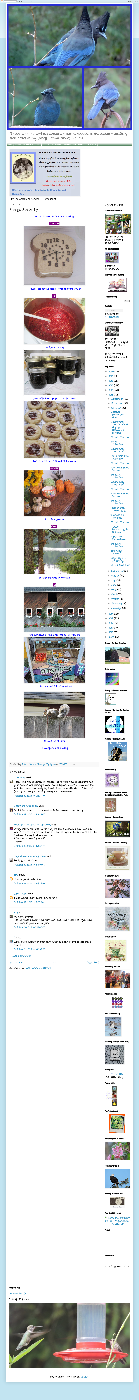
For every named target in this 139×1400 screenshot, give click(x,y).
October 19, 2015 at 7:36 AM (29, 795)
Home (10, 144)
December (117, 399)
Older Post (93, 962)
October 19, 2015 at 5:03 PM (29, 902)
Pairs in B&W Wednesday (118, 509)
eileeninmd (19, 777)
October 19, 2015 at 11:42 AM (29, 814)
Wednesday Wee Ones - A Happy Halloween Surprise (119, 427)
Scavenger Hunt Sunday (120, 469)
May (114, 589)
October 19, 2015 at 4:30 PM (29, 883)
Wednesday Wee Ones (117, 450)
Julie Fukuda (20, 893)
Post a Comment (21, 956)
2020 (112, 371)
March (115, 599)
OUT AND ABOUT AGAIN (52, 144)
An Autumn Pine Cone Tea (120, 457)
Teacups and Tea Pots (118, 517)
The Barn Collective (117, 443)
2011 (111, 627)
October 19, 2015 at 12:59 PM (29, 864)
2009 (112, 637)
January (116, 608)
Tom (16, 875)
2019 (111, 376)
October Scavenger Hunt (117, 414)
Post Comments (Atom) (38, 968)
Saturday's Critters (116, 552)
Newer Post (16, 962)
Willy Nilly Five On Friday (118, 560)
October (116, 408)
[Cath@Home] (117, 1132)
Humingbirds (17, 1293)
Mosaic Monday (120, 437)
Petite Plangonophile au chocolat (32, 824)
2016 (111, 390)
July (113, 580)
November (117, 403)
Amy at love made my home (30, 856)
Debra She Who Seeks (26, 806)
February (117, 603)
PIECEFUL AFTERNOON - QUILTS (27, 144)
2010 (111, 632)
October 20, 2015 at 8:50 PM (29, 927)
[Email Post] (73, 764)
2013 (111, 618)
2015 (111, 394)
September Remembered (119, 538)
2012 (111, 623)
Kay (16, 912)
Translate (114, 317)
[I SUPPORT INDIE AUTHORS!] (117, 291)
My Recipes (91, 144)
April (114, 594)
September (117, 571)
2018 (111, 381)
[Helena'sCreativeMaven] (117, 1007)
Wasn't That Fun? (120, 565)
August (115, 575)
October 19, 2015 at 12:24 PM (29, 846)
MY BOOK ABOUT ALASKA (74, 144)
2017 (111, 385)
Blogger (84, 1376)
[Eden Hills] (117, 1074)
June (114, 585)
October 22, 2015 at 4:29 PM (29, 949)
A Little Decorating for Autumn (120, 529)
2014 (111, 614)
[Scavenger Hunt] (117, 1207)
